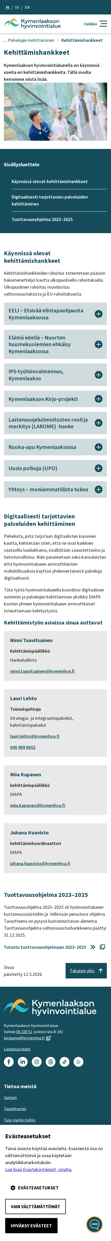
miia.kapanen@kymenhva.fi (37, 805)
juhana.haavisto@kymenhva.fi (40, 863)
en (27, 7)
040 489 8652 (22, 747)
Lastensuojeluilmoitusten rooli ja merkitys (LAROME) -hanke (48, 423)
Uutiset (10, 1097)
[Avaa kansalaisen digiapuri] (94, 1224)
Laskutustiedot (17, 1049)
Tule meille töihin (19, 1120)
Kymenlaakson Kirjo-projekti (43, 398)
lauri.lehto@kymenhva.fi (34, 736)
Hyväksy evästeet (31, 1226)
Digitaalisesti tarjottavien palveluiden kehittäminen (50, 200)
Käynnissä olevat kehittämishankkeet (50, 181)
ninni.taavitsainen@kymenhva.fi (42, 671)
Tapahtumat (15, 1108)
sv (17, 7)
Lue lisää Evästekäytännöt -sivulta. (38, 1169)
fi (7, 7)
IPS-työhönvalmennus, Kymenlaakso (36, 375)
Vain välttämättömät (35, 1207)
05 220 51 (24, 1031)
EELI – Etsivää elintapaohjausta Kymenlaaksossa (46, 314)
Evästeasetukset (38, 1188)
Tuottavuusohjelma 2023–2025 (42, 219)
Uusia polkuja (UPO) (33, 468)
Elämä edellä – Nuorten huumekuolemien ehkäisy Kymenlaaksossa (40, 344)
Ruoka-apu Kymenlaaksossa (42, 446)
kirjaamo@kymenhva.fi (27, 1037)
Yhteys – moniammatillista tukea (48, 489)
